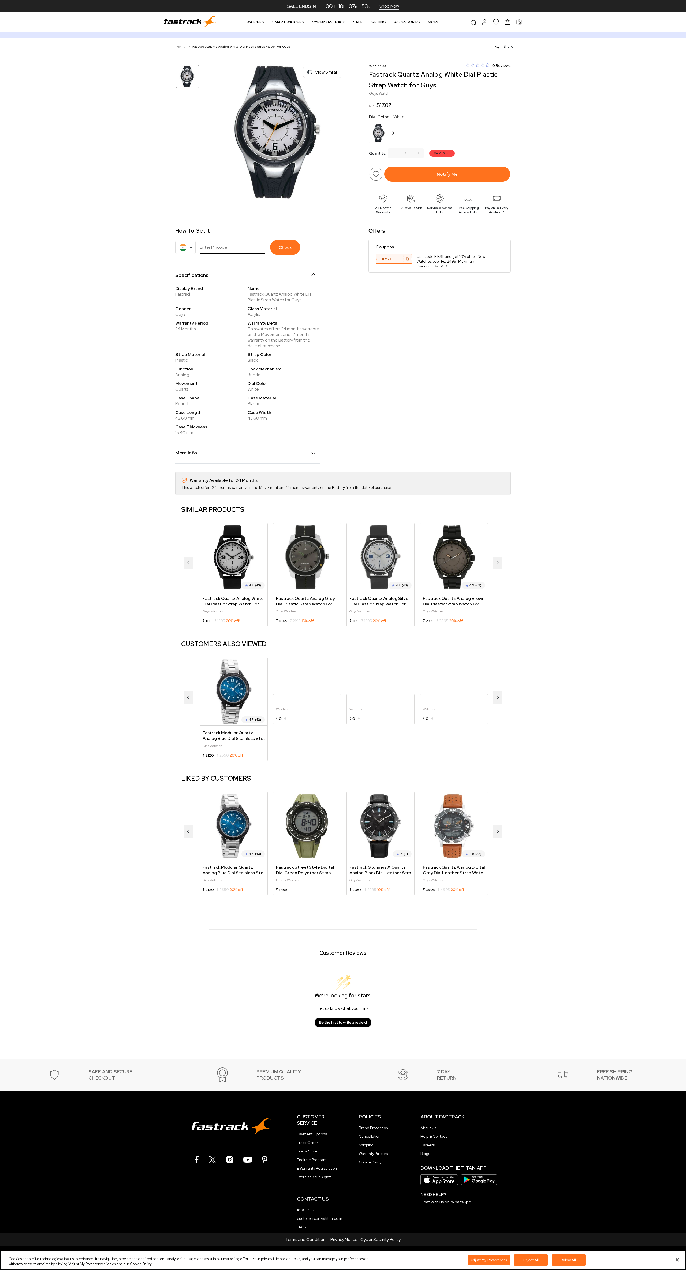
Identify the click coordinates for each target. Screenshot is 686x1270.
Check (285, 247)
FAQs (301, 1227)
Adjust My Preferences (488, 1260)
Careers (427, 1145)
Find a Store (307, 1151)
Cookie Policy (370, 1162)
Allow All (569, 1260)
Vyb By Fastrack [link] (328, 22)
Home (182, 47)
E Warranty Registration (317, 1168)
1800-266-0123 (310, 1209)
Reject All (531, 1260)
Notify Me (447, 174)
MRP (372, 106)
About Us (428, 1127)
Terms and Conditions (306, 1239)
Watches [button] (255, 22)
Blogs (425, 1153)
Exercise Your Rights (314, 1176)
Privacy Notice (343, 1239)
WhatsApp (461, 1202)
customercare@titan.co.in (319, 1218)
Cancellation (370, 1136)
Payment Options (312, 1134)
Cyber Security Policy (380, 1239)
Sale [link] (358, 22)
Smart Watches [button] (288, 22)
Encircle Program (312, 1159)
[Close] (677, 1260)
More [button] (433, 22)
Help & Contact (433, 1136)
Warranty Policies (373, 1153)
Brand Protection (373, 1127)
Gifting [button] (378, 22)
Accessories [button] (407, 22)
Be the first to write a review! (343, 1022)
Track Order (307, 1142)
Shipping (366, 1145)
